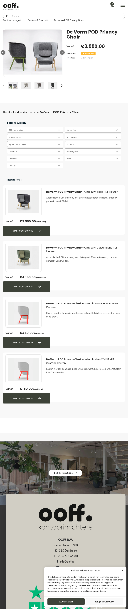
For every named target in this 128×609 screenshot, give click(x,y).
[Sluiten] (122, 571)
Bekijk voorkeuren (104, 601)
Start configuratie (23, 231)
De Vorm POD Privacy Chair (69, 20)
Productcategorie (12, 20)
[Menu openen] (123, 5)
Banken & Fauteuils (38, 20)
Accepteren (66, 601)
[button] (62, 53)
